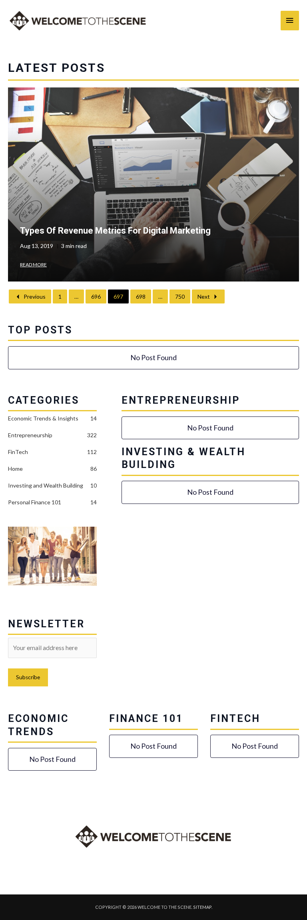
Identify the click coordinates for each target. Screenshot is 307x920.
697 (118, 296)
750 (180, 296)
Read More (33, 265)
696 (96, 296)
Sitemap (202, 907)
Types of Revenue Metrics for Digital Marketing (115, 231)
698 (141, 296)
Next (203, 296)
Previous (35, 296)
